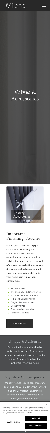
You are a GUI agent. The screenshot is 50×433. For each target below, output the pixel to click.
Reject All (36, 418)
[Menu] (42, 5)
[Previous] (12, 205)
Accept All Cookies (36, 426)
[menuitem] (42, 5)
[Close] (46, 404)
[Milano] (21, 5)
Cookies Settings (13, 422)
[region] (25, 416)
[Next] (38, 205)
